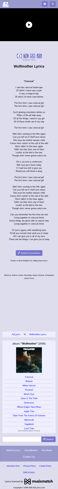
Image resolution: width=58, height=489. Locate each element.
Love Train (29, 428)
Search (49, 439)
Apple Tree (29, 411)
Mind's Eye (29, 394)
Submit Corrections (30, 253)
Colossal (29, 377)
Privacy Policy (29, 466)
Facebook (47, 450)
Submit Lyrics (13, 450)
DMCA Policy (29, 472)
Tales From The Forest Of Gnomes (29, 415)
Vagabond (29, 424)
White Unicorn (29, 385)
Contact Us (29, 456)
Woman (29, 381)
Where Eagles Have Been (29, 407)
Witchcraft (29, 420)
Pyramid (29, 390)
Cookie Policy (45, 466)
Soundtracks (31, 450)
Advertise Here (13, 466)
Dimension (29, 403)
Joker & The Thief (29, 398)
